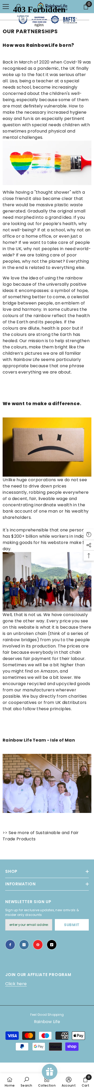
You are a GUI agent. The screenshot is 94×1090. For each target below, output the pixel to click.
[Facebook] (10, 945)
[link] (26, 1081)
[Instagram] (24, 945)
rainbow (74, 278)
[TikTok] (52, 945)
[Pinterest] (38, 945)
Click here (16, 984)
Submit (72, 924)
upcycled (66, 684)
